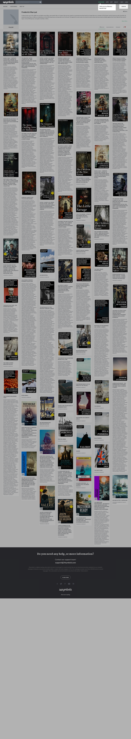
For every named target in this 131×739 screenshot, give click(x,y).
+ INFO (121, 2)
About (116, 2)
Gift (111, 2)
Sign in (124, 6)
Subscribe (101, 2)
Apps (107, 2)
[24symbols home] (8, 2)
